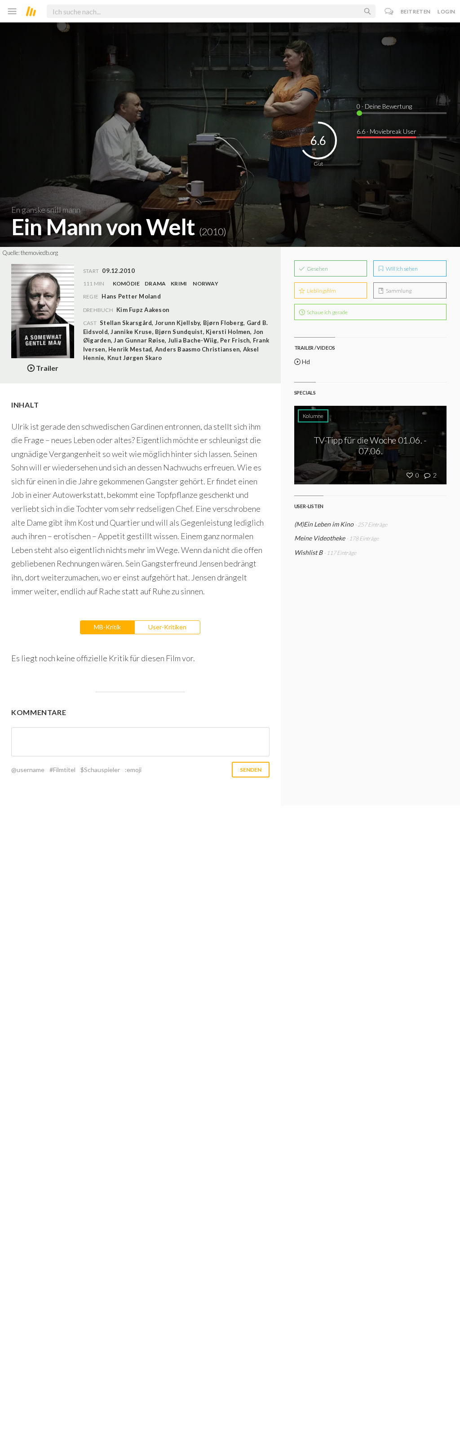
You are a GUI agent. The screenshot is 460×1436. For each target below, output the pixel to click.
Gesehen (317, 268)
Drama (155, 283)
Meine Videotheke (319, 538)
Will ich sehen (401, 268)
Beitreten (416, 11)
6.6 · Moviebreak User (386, 131)
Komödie (126, 283)
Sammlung (398, 290)
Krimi (179, 283)
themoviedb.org (39, 252)
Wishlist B (308, 552)
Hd (305, 361)
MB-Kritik (107, 627)
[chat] (389, 11)
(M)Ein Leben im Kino (324, 524)
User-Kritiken (167, 627)
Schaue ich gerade (327, 312)
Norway (205, 283)
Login (447, 11)
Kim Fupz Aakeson (142, 309)
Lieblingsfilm (321, 290)
